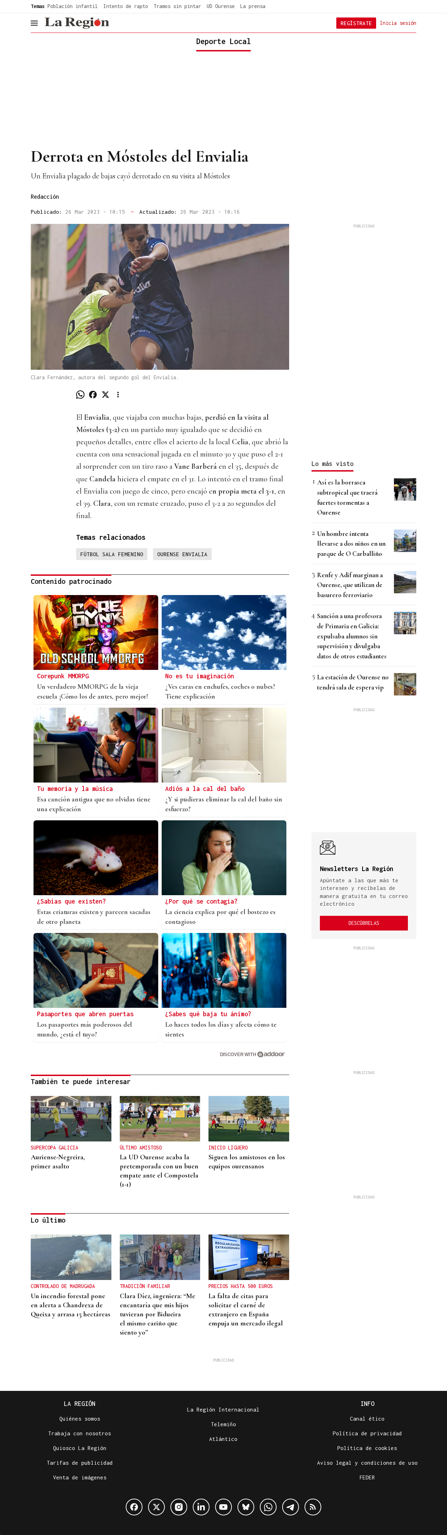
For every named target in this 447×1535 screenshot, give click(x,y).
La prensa (252, 6)
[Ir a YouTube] (223, 1507)
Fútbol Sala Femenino (111, 554)
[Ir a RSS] (313, 1507)
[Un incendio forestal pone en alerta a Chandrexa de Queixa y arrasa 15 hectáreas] (71, 1257)
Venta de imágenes (80, 1477)
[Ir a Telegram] (290, 1507)
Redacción (45, 196)
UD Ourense (221, 6)
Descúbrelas (364, 923)
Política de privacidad (367, 1433)
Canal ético (367, 1418)
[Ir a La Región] (77, 23)
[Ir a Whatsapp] (268, 1507)
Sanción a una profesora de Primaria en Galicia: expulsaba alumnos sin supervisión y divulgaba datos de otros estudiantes (352, 636)
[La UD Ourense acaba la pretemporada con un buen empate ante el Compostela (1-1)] (160, 1118)
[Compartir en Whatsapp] (80, 394)
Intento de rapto (125, 6)
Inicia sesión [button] (398, 23)
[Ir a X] (156, 1507)
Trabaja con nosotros (79, 1433)
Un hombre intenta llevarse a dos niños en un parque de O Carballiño (351, 544)
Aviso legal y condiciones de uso (367, 1462)
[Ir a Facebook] (134, 1507)
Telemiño (223, 1424)
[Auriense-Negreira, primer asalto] (71, 1118)
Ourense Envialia (182, 554)
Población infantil (72, 6)
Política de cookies (367, 1448)
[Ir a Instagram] (178, 1507)
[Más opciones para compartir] (118, 394)
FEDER (367, 1477)
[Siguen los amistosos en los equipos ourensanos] (248, 1118)
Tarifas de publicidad (80, 1462)
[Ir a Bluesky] (245, 1507)
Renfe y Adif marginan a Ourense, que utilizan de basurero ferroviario (350, 585)
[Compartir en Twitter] (105, 394)
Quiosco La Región (80, 1448)
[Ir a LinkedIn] (201, 1507)
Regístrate (356, 23)
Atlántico (223, 1439)
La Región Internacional (223, 1409)
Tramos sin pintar (177, 6)
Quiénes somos (79, 1418)
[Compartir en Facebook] (93, 394)
